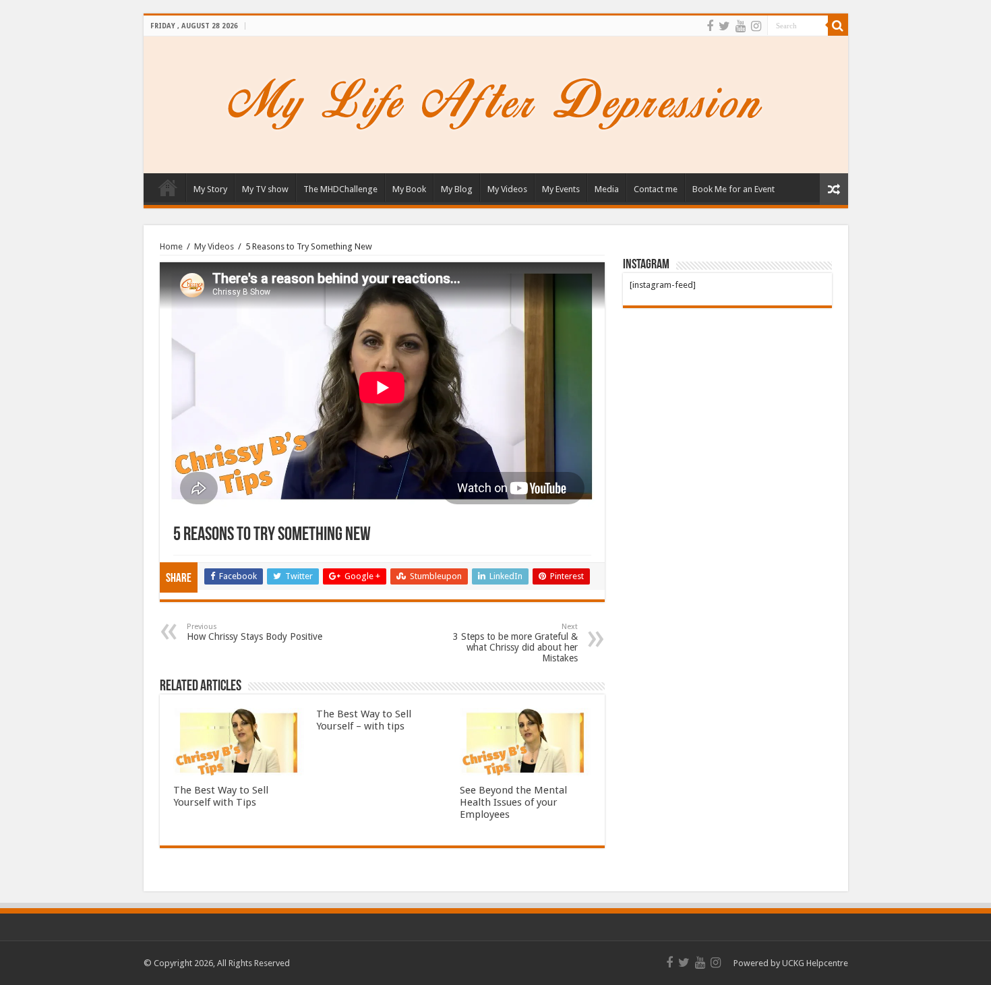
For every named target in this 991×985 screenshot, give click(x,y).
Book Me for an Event (733, 189)
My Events (561, 189)
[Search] (838, 26)
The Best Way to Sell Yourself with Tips (220, 796)
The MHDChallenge (340, 189)
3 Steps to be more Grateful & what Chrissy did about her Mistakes (515, 642)
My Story (210, 189)
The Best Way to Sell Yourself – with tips (363, 720)
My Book (409, 189)
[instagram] (756, 26)
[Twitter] (724, 26)
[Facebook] (710, 26)
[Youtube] (740, 26)
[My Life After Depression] (495, 102)
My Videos (507, 189)
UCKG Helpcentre (815, 963)
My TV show (265, 189)
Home (167, 187)
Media (607, 189)
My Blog (457, 189)
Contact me (656, 189)
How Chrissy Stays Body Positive (254, 632)
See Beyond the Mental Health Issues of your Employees (513, 802)
